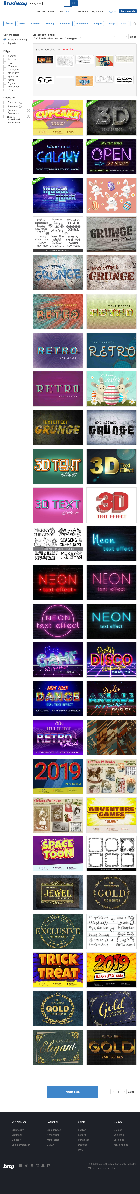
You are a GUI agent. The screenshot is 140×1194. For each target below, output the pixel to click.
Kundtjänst (53, 1139)
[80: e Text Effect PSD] (58, 156)
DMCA (50, 1144)
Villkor (91, 1168)
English (82, 1129)
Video (60, 11)
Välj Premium (98, 11)
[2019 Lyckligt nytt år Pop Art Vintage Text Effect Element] (58, 776)
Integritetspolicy (106, 1168)
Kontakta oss (121, 1144)
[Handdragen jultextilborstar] (58, 543)
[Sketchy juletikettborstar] (111, 931)
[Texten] (112, 737)
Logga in (111, 11)
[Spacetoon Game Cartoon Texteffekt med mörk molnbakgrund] (58, 853)
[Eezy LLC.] (8, 1166)
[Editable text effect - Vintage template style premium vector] (84, 81)
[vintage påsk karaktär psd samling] (111, 195)
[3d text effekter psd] (58, 505)
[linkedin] (48, 1165)
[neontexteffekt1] (58, 621)
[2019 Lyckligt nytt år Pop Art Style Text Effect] (111, 970)
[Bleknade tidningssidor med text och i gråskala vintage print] (104, 79)
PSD (68, 11)
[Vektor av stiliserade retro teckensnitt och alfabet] (104, 61)
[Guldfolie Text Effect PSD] (58, 1008)
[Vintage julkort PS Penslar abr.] (111, 776)
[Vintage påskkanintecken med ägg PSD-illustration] (111, 389)
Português (84, 1139)
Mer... (81, 1149)
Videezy (16, 1139)
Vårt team (119, 1134)
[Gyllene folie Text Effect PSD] (58, 892)
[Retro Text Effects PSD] (58, 311)
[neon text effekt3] (111, 582)
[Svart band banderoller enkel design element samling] (124, 80)
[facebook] (20, 1165)
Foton (51, 11)
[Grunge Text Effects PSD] (111, 234)
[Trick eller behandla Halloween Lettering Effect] (58, 970)
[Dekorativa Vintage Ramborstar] (111, 853)
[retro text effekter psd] (111, 350)
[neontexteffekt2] (111, 621)
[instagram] (37, 1165)
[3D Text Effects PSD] (111, 118)
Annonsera (53, 1134)
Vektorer (41, 11)
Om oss (118, 1129)
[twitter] (26, 1165)
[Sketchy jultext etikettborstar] (58, 234)
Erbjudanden (54, 1129)
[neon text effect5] (58, 582)
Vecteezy (17, 1134)
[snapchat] (43, 1165)
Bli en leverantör (21, 1144)
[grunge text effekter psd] (58, 427)
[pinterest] (32, 1165)
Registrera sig (128, 11)
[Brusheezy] (15, 3)
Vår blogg (119, 1139)
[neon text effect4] (111, 543)
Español (82, 1134)
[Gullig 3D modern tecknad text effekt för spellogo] (111, 815)
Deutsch (82, 1144)
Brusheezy (18, 1129)
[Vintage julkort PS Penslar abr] (58, 815)
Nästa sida (73, 1091)
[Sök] (74, 3)
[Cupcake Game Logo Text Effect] (58, 118)
